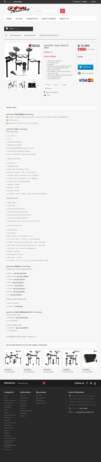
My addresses (40, 400)
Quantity (80, 56)
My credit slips (40, 398)
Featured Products (9, 415)
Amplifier (7, 420)
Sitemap (22, 416)
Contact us (77, 1)
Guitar (19, 18)
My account (41, 392)
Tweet (48, 85)
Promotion (32, 18)
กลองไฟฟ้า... (8, 369)
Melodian (7, 433)
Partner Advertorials (26, 411)
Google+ (64, 85)
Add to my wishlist (87, 73)
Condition (47, 52)
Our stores (23, 403)
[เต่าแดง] (18, 9)
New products (24, 398)
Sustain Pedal (8, 428)
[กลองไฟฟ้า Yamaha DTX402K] (32, 358)
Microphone (7, 425)
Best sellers (23, 400)
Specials (22, 395)
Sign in (93, 1)
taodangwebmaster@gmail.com (85, 412)
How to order (49, 18)
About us (64, 18)
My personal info (41, 403)
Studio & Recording (10, 438)
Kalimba (6, 430)
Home (9, 18)
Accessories (8, 449)
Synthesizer (7, 417)
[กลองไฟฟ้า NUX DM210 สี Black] (13, 358)
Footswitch (7, 435)
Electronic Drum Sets (30, 35)
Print (48, 95)
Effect (6, 410)
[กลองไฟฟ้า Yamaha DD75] (91, 358)
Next (38, 85)
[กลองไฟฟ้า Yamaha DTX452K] (71, 358)
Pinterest (49, 88)
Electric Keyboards (10, 400)
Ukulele (6, 412)
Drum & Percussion (15, 35)
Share (56, 85)
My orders (39, 395)
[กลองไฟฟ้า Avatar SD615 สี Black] (12, 85)
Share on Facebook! (52, 92)
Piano (6, 398)
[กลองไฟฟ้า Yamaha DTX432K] (52, 358)
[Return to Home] (6, 35)
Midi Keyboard (8, 403)
